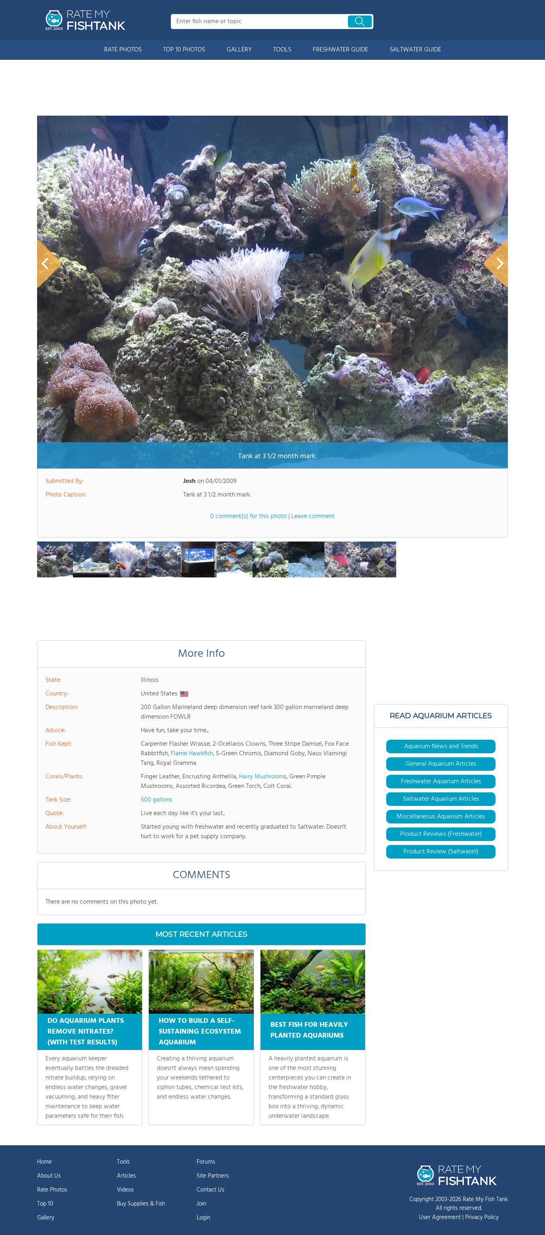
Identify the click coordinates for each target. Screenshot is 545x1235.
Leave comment (313, 516)
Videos (125, 1190)
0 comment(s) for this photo (248, 516)
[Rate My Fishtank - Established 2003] (87, 20)
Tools (123, 1162)
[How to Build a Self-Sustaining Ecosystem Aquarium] (201, 982)
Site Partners (213, 1176)
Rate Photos (52, 1190)
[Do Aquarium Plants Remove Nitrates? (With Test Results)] (90, 982)
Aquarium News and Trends (441, 746)
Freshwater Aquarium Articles (441, 781)
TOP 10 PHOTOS (184, 50)
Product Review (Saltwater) (440, 852)
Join (201, 1204)
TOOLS (282, 50)
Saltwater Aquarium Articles (441, 799)
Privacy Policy (482, 1217)
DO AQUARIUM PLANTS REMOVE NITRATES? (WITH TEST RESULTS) (85, 1032)
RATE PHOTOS (123, 50)
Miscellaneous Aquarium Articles (441, 817)
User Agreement (440, 1217)
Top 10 (45, 1204)
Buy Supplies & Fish (141, 1204)
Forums (206, 1162)
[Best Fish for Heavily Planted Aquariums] (313, 982)
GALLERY (239, 50)
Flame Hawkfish (192, 753)
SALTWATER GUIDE (415, 50)
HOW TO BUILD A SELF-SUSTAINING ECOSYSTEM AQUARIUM (200, 1032)
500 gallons (156, 800)
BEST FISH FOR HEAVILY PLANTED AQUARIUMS (309, 1030)
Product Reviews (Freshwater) (441, 834)
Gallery (45, 1218)
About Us (49, 1176)
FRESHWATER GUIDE (340, 50)
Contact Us (210, 1190)
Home (44, 1162)
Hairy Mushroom (261, 777)
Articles (126, 1176)
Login (203, 1218)
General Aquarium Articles (441, 764)
